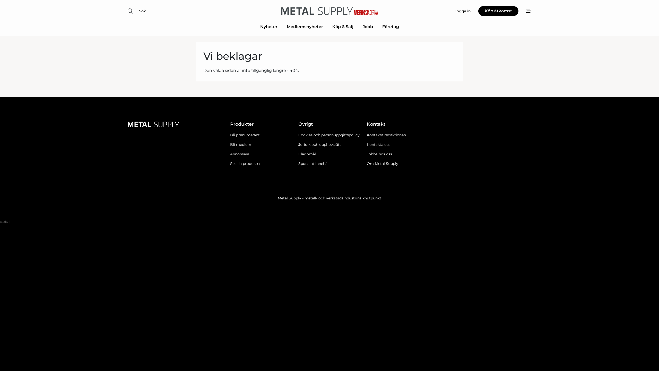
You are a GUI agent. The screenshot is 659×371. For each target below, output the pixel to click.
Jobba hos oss (379, 154)
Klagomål (307, 154)
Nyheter (269, 26)
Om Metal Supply (382, 163)
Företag (390, 26)
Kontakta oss (378, 144)
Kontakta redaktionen (386, 135)
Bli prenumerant (245, 135)
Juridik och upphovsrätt (319, 144)
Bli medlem (240, 144)
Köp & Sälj (342, 26)
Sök (142, 11)
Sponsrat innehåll (314, 163)
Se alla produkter (245, 163)
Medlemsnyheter (305, 26)
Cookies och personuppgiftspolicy (329, 135)
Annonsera (239, 154)
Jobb (368, 26)
